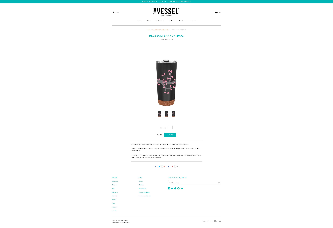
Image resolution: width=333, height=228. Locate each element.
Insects (114, 199)
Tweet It (159, 166)
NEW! (148, 21)
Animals (114, 211)
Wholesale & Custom (145, 196)
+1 (172, 166)
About (181, 21)
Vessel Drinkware (166, 39)
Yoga (113, 188)
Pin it (164, 166)
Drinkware (159, 21)
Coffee (172, 21)
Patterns (114, 196)
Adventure (115, 192)
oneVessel (125, 220)
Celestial (114, 207)
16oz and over (165, 30)
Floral (113, 203)
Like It (155, 166)
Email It (177, 166)
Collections (155, 30)
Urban (113, 185)
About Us (141, 185)
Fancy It (168, 166)
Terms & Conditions (144, 192)
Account (193, 21)
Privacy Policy (142, 188)
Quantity (163, 128)
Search (141, 181)
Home (139, 21)
